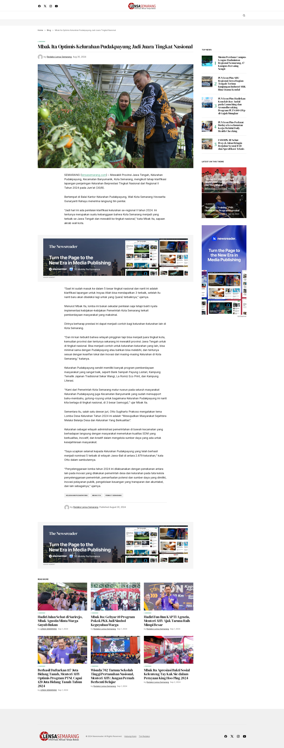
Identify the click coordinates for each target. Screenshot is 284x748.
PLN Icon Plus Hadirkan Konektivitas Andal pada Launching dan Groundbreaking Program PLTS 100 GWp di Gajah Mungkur (231, 106)
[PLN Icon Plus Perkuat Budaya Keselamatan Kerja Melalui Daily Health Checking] (207, 126)
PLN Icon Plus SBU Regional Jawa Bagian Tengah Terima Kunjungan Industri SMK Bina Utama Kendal (232, 83)
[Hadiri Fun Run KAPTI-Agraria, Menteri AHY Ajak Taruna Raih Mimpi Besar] (168, 596)
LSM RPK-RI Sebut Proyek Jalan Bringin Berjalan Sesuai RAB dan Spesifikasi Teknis (231, 144)
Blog (49, 30)
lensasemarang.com (94, 174)
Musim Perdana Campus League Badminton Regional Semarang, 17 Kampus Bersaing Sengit (232, 63)
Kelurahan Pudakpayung (77, 495)
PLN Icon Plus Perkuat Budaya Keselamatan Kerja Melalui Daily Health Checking (231, 127)
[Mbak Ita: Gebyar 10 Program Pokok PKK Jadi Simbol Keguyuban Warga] (115, 596)
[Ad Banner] (115, 257)
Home (40, 30)
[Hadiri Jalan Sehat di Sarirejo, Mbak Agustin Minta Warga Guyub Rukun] (62, 596)
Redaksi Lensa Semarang (216, 188)
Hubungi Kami (130, 736)
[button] (244, 15)
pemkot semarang (114, 495)
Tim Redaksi (144, 736)
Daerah (42, 41)
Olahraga (210, 204)
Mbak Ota (96, 495)
